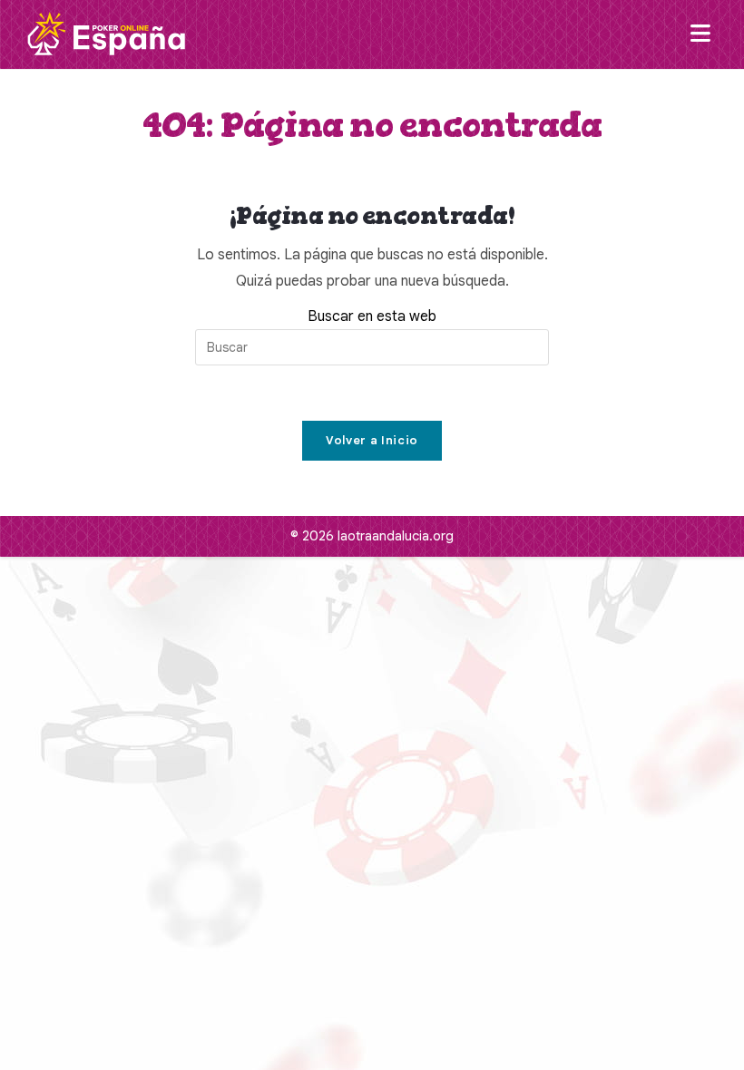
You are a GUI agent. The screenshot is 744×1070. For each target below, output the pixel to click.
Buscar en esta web (372, 316)
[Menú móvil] (703, 34)
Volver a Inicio (372, 440)
